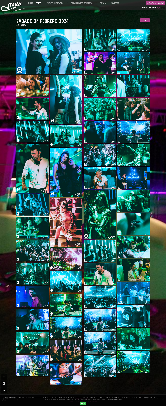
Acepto (83, 403)
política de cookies (117, 399)
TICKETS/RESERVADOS (55, 3)
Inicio (30, 3)
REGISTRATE (161, 3)
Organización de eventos (82, 3)
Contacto (115, 3)
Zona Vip (104, 3)
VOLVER (146, 20)
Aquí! (157, 6)
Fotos (38, 3)
